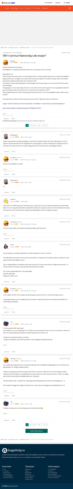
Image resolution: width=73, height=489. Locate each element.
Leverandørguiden (30, 476)
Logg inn (58, 2)
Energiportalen (29, 479)
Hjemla (27, 471)
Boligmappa (28, 469)
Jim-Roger (12, 61)
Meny (68, 2)
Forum (21, 8)
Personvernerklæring (53, 477)
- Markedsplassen (7, 474)
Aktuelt (7, 8)
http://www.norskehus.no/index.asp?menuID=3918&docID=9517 (22, 108)
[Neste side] (46, 125)
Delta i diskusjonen (36, 431)
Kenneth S (13, 199)
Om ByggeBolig (52, 469)
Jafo (11, 322)
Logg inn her (42, 120)
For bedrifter (48, 2)
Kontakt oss (51, 471)
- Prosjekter (5, 471)
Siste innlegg (14, 8)
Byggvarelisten (29, 477)
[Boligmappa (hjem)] (8, 3)
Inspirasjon (45, 8)
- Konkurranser (6, 472)
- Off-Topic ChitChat (7, 477)
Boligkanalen (28, 472)
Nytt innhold (36, 8)
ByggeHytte (28, 474)
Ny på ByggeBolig (52, 472)
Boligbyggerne (14, 135)
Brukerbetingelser (52, 474)
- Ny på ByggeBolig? (7, 476)
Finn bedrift (28, 8)
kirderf (12, 244)
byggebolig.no (20, 457)
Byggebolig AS (13, 486)
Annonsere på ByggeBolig (54, 476)
